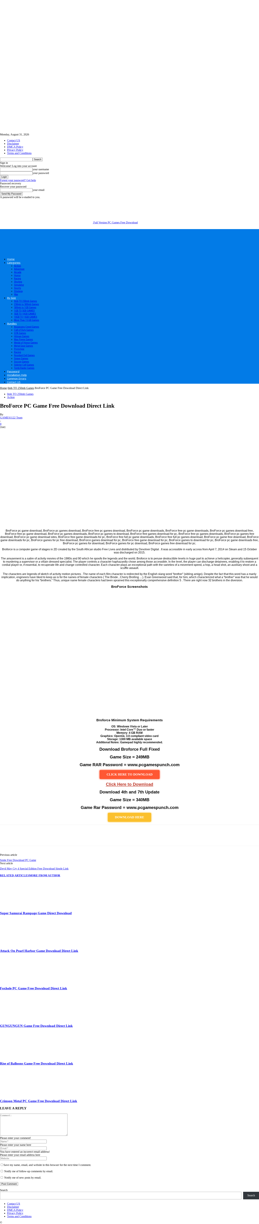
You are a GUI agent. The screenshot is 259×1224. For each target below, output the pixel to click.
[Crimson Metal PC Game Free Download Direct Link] (19, 1094)
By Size (11, 298)
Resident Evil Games (24, 355)
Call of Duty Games (24, 330)
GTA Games (20, 333)
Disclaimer (13, 143)
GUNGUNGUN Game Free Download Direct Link (36, 1026)
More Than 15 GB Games (26, 320)
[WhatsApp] (44, 838)
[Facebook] (6, 838)
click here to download (130, 774)
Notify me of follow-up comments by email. (28, 1171)
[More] (57, 838)
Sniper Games (21, 358)
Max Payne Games (23, 339)
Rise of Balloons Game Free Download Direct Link (36, 1063)
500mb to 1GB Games (25, 307)
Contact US (13, 140)
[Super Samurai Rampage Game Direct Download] (19, 906)
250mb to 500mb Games (26, 304)
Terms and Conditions (19, 153)
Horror (17, 275)
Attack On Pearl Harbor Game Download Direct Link (39, 951)
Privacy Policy (15, 149)
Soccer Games (21, 361)
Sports (17, 288)
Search (4, 1190)
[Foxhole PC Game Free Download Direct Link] (19, 981)
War (16, 294)
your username (41, 169)
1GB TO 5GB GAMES (24, 310)
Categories (13, 262)
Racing (17, 278)
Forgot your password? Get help (18, 180)
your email (38, 189)
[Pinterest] (31, 838)
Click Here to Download (129, 784)
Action (17, 265)
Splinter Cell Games (24, 364)
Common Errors (16, 378)
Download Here (129, 817)
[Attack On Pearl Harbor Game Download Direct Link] (19, 943)
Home (11, 259)
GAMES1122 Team (11, 417)
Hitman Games (21, 336)
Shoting (18, 281)
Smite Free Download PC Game (18, 860)
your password (41, 173)
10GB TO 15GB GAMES (25, 317)
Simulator (19, 284)
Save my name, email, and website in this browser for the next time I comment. (47, 1164)
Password (13, 371)
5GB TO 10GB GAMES (25, 313)
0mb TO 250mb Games (25, 301)
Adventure (19, 269)
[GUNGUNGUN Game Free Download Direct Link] (19, 1019)
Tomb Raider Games (24, 368)
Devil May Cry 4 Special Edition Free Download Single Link (34, 868)
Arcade (17, 272)
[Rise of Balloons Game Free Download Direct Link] (19, 1056)
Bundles (12, 323)
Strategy (18, 291)
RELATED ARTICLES (14, 875)
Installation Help (17, 375)
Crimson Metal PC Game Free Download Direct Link (38, 1101)
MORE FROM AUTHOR (44, 875)
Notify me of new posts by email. (22, 1177)
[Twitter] (18, 838)
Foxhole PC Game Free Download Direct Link (33, 988)
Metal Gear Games (23, 345)
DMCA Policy (15, 146)
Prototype (19, 349)
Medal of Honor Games (26, 342)
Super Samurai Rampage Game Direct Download (36, 913)
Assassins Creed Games (26, 326)
